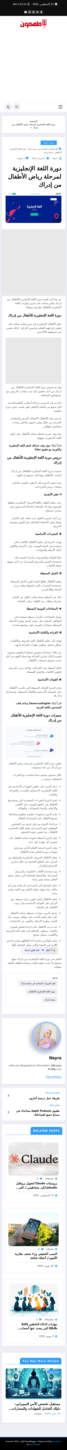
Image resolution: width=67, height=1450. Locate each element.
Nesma (49, 1178)
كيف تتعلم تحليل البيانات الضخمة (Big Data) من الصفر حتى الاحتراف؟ (40, 1406)
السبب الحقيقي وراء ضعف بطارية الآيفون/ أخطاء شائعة (36, 1256)
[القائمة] (60, 107)
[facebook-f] (41, 12)
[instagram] (29, 12)
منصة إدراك (48, 152)
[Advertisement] (33, 66)
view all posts (53, 1077)
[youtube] (25, 12)
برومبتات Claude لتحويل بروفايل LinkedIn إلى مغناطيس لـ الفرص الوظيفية (36, 1185)
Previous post (53, 1093)
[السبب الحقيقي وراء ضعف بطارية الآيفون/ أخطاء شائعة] (33, 1229)
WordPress (57, 1441)
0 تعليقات (21, 158)
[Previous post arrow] (8, 1096)
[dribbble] (33, 12)
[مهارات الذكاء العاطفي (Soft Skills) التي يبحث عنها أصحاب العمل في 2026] (33, 1299)
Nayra (55, 158)
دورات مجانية (48, 142)
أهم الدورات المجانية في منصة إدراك (43, 149)
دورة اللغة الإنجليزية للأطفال (41, 991)
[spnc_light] (8, 107)
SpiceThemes (35, 1444)
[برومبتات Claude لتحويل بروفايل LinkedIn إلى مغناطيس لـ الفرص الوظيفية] (33, 1158)
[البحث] (16, 107)
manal (50, 1249)
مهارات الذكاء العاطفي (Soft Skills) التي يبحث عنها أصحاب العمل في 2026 (38, 1326)
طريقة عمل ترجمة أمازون (44, 1098)
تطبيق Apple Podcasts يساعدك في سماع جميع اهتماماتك (38, 1113)
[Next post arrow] (8, 1112)
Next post (55, 1105)
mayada (49, 1319)
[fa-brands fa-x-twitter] (37, 12)
